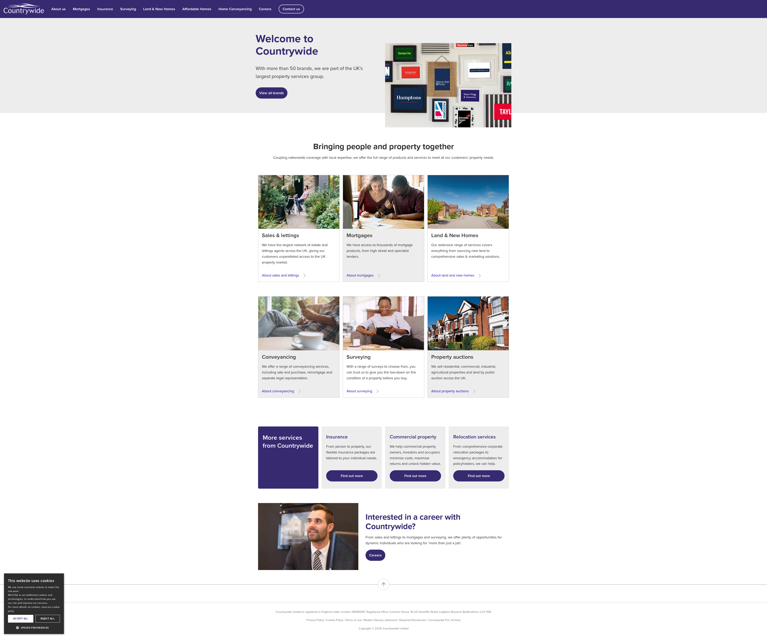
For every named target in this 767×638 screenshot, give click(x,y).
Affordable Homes (196, 9)
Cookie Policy (334, 620)
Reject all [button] (48, 618)
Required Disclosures (412, 620)
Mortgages (81, 9)
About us (58, 9)
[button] (34, 627)
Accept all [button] (20, 618)
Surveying (128, 9)
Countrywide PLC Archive (444, 620)
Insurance (105, 9)
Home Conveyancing (235, 9)
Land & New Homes (159, 9)
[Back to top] (383, 584)
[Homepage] (24, 8)
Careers (265, 9)
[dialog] (34, 603)
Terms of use (353, 620)
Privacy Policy (315, 620)
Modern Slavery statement (380, 620)
